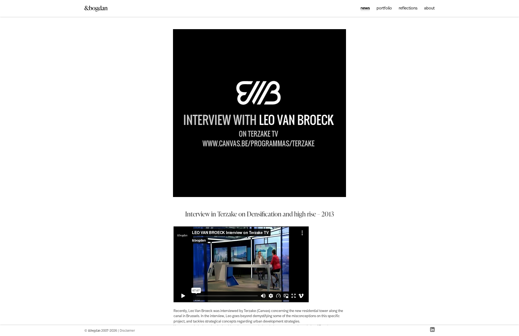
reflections (408, 8)
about (429, 8)
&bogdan (96, 8)
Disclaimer (127, 330)
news (365, 8)
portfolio (384, 8)
